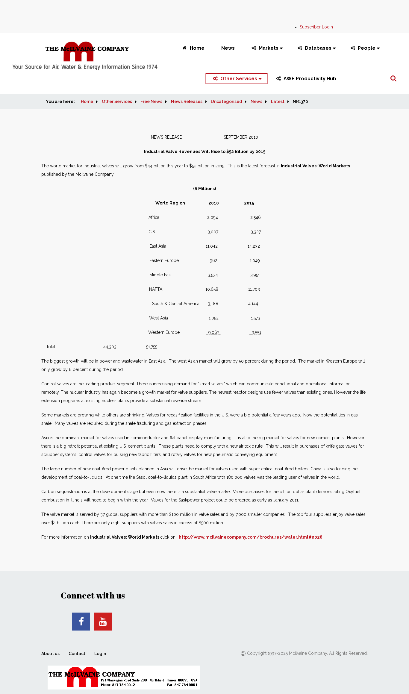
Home (197, 48)
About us (50, 653)
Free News (151, 101)
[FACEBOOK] (81, 622)
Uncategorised (226, 101)
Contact (77, 653)
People (366, 48)
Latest (277, 101)
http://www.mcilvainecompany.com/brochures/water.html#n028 (250, 537)
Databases (318, 48)
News (228, 48)
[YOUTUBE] (103, 622)
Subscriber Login (316, 27)
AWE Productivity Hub (310, 78)
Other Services (238, 78)
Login (100, 653)
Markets (268, 48)
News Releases (186, 101)
